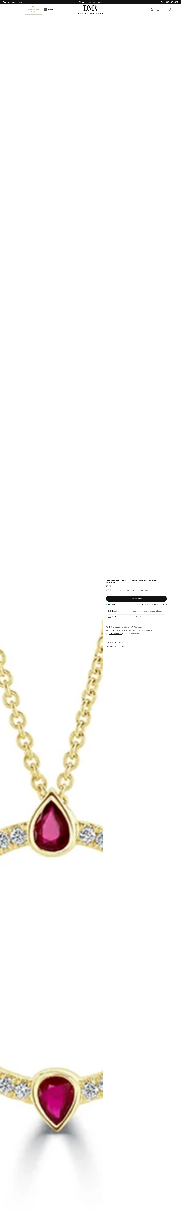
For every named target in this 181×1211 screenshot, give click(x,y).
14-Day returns (115, 634)
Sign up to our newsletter (90, 2)
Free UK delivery (116, 630)
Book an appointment (12, 2)
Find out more (142, 590)
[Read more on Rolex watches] (13, 10)
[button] (176, 9)
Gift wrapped (114, 627)
